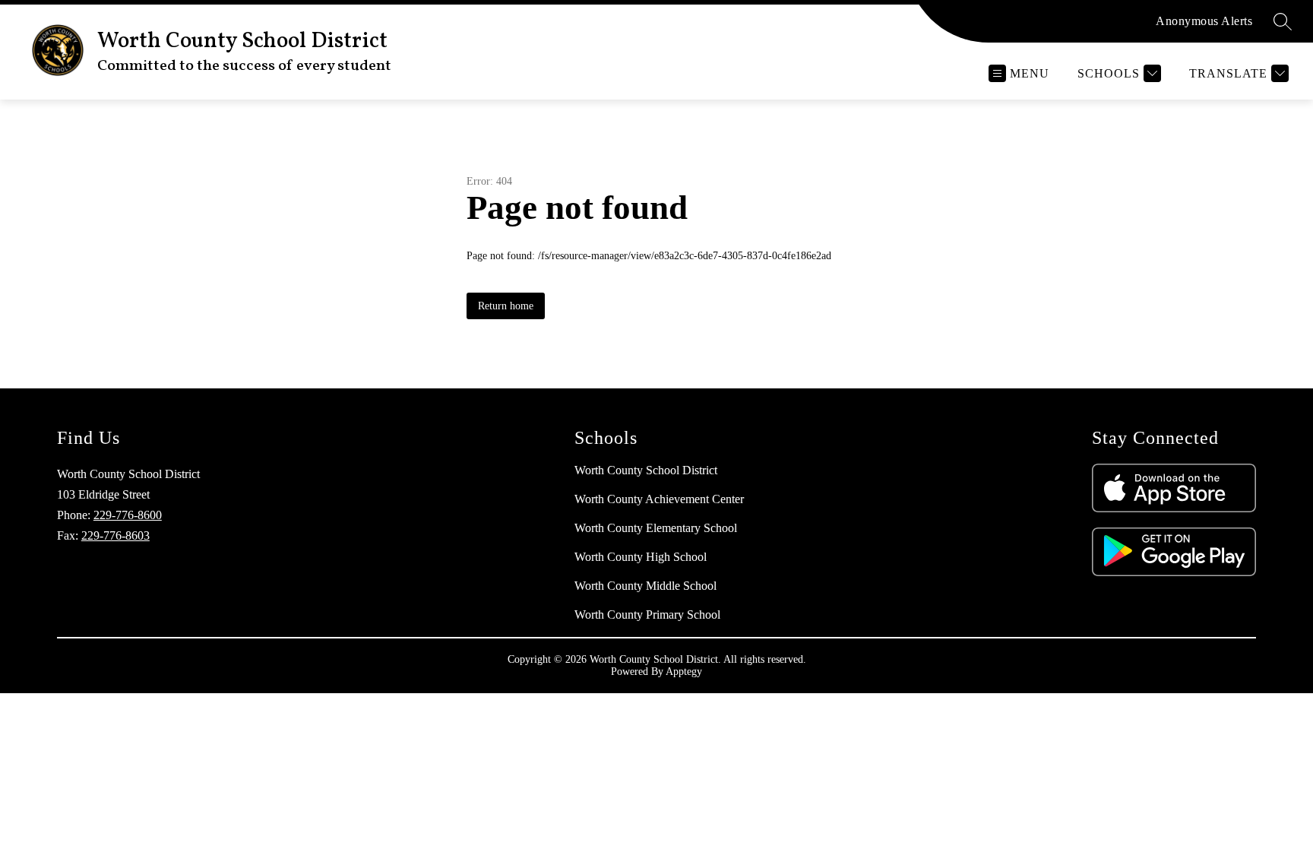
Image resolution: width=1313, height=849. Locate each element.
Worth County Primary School (647, 614)
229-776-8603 (115, 535)
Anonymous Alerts (1204, 20)
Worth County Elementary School (655, 527)
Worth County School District (645, 470)
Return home (505, 306)
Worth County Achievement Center (659, 499)
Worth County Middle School (645, 585)
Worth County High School (640, 556)
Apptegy (684, 671)
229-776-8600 (127, 514)
